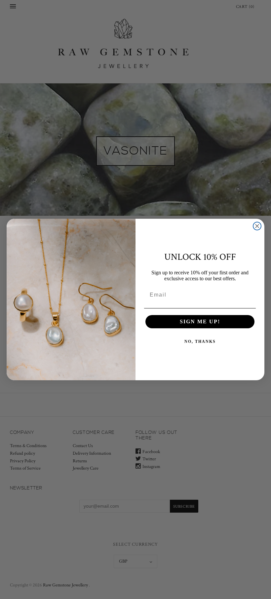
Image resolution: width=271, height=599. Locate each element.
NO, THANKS (200, 341)
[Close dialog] (257, 226)
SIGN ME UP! (200, 321)
